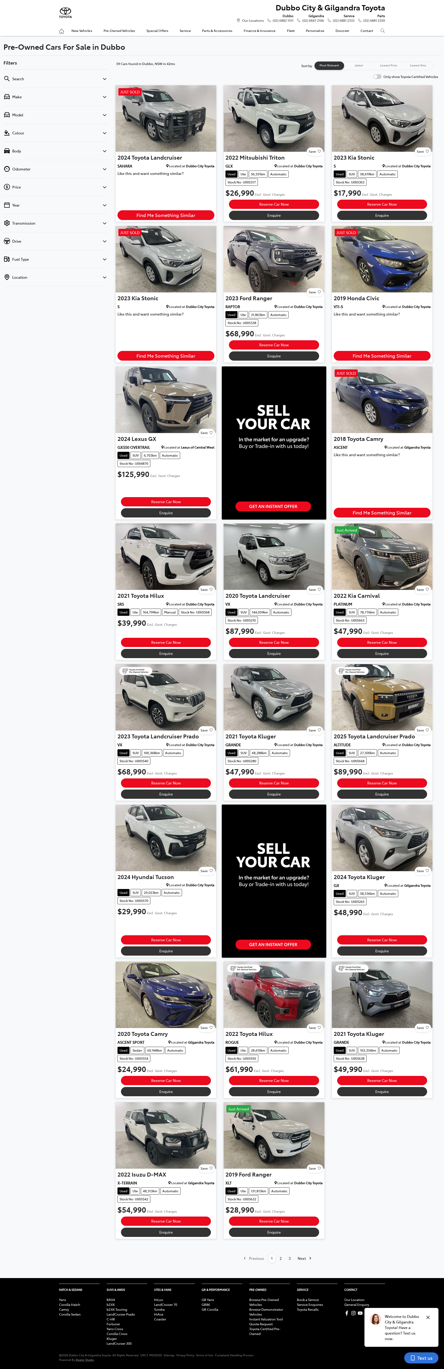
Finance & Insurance (260, 30)
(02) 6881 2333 (344, 20)
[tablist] (373, 65)
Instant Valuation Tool (266, 1319)
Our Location (354, 1299)
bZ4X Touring (117, 1309)
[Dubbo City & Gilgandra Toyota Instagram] (354, 1313)
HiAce (158, 1314)
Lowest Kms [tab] (418, 65)
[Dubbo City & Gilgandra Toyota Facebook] (347, 1313)
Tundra (159, 1309)
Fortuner (113, 1324)
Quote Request (261, 1324)
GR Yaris (208, 1299)
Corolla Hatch (69, 1304)
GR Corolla (210, 1309)
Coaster (160, 1319)
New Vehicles (81, 30)
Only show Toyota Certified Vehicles (410, 76)
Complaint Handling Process (234, 1355)
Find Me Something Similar (165, 215)
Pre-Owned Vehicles (119, 30)
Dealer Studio (85, 1360)
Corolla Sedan (70, 1314)
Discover (342, 30)
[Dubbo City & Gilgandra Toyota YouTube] (361, 1313)
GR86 (206, 1304)
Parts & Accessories (217, 30)
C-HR (111, 1319)
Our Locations (253, 20)
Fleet (291, 30)
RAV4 (111, 1299)
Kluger (112, 1338)
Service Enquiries (310, 1304)
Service (185, 30)
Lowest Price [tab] (388, 65)
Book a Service (308, 1299)
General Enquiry (356, 1304)
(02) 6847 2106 (313, 20)
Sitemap (169, 1355)
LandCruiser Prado (121, 1314)
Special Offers (157, 30)
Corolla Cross (117, 1333)
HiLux (158, 1299)
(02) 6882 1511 (283, 20)
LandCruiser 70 (165, 1304)
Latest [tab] (359, 65)
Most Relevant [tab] (329, 65)
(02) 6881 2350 (374, 20)
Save (312, 151)
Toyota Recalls (308, 1309)
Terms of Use (204, 1355)
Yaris (62, 1299)
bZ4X (111, 1304)
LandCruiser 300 (119, 1343)
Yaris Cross (115, 1328)
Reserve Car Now (274, 204)
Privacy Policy (185, 1355)
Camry (64, 1309)
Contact (367, 30)
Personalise (315, 30)
